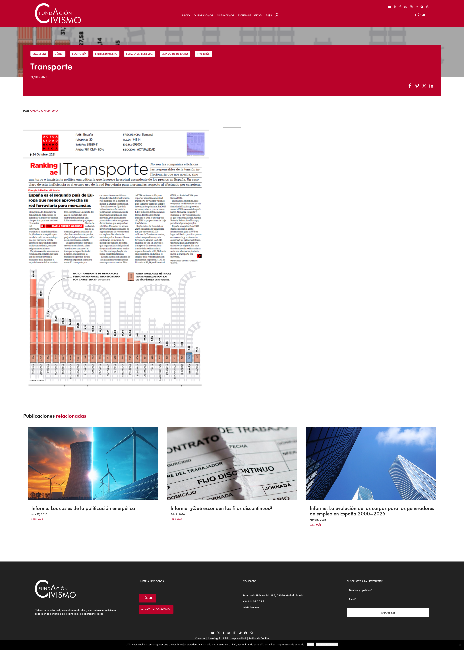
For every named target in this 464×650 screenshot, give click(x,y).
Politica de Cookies (327, 644)
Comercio (39, 54)
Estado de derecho (175, 54)
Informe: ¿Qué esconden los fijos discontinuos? (82, 508)
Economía (79, 54)
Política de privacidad (234, 638)
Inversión (203, 54)
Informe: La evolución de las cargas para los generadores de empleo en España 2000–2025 (233, 511)
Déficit (59, 54)
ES (270, 15)
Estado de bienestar (139, 54)
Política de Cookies (258, 638)
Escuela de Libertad (250, 15)
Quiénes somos (203, 15)
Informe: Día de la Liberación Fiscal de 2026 (358, 508)
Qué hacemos (225, 15)
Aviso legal (214, 638)
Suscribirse (387, 612)
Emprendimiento (106, 54)
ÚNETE (421, 15)
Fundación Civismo (44, 111)
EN (267, 15)
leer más (37, 519)
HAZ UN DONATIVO (157, 609)
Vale (310, 644)
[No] (459, 645)
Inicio (186, 15)
